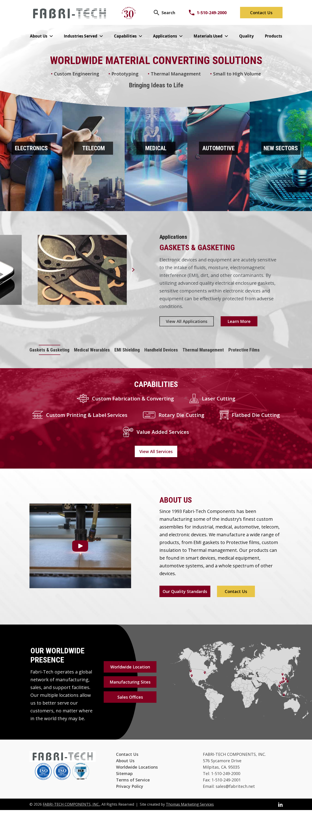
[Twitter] (280, 804)
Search (168, 12)
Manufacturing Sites (130, 682)
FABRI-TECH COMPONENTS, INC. (71, 804)
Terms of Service (133, 780)
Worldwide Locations (137, 767)
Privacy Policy (129, 786)
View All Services (156, 451)
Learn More (239, 321)
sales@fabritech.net (235, 786)
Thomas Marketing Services (190, 804)
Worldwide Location (130, 667)
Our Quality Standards (185, 591)
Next (133, 270)
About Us (125, 760)
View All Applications (186, 321)
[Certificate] (43, 772)
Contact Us (261, 12)
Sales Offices (130, 697)
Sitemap (124, 773)
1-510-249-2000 (212, 12)
